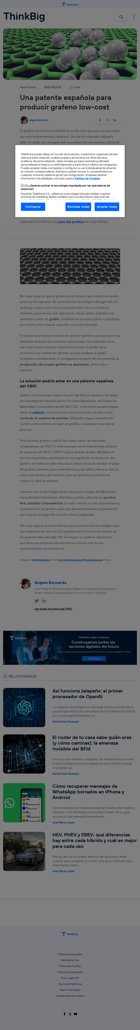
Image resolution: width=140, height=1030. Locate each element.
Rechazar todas (78, 206)
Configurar (33, 206)
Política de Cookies (87, 178)
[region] (70, 181)
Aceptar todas (107, 206)
